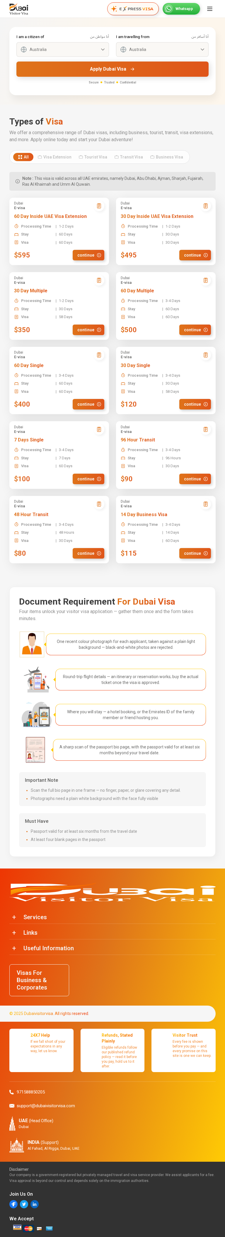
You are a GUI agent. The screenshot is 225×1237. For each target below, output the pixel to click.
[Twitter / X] (24, 1204)
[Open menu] (210, 9)
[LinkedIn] (34, 1204)
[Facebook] (13, 1204)
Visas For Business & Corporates (32, 980)
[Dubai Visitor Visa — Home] (18, 9)
